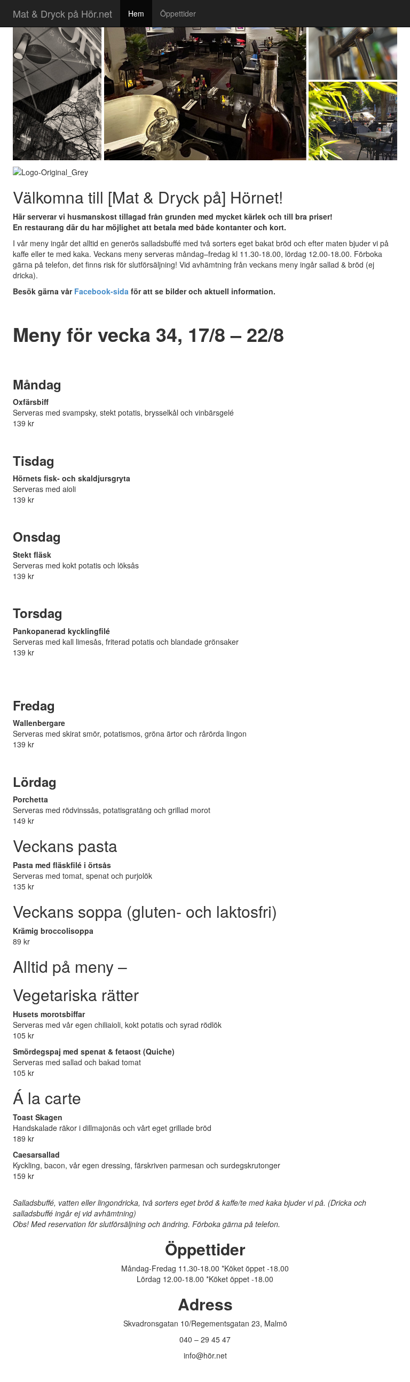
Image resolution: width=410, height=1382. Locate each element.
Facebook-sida (101, 291)
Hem (136, 13)
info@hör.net (205, 1355)
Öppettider (178, 13)
